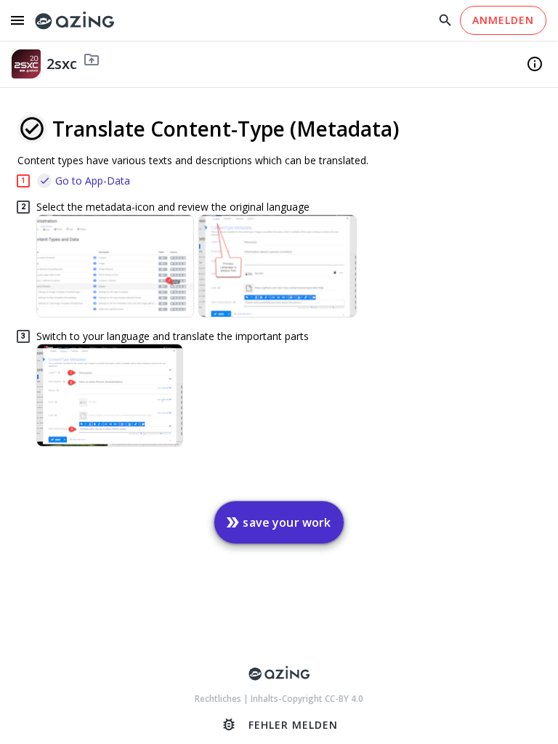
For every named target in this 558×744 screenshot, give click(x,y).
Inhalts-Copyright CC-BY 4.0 (307, 698)
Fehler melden (279, 724)
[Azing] (75, 21)
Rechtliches (219, 698)
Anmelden (503, 20)
